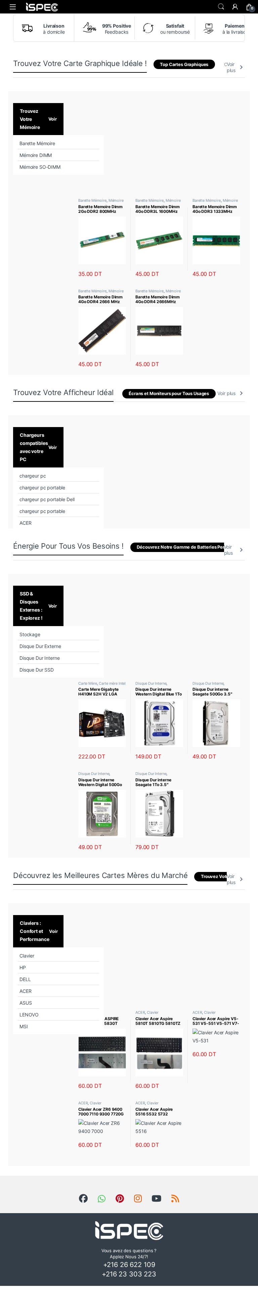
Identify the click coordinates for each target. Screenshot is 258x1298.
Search (221, 6)
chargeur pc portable (42, 487)
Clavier (26, 956)
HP (22, 967)
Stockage (29, 634)
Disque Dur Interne (39, 658)
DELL (25, 979)
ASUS (25, 1003)
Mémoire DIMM (35, 155)
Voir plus (231, 67)
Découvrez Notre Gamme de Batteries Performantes (191, 547)
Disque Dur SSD (36, 670)
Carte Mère (87, 683)
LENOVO (29, 1014)
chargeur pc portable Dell (47, 499)
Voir (52, 119)
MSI (23, 1026)
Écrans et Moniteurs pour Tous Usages (169, 393)
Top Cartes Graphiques (184, 64)
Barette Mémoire (37, 143)
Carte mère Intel (112, 683)
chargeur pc (32, 476)
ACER (25, 523)
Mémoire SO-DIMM (39, 167)
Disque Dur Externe (40, 646)
